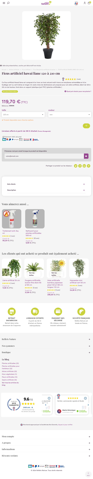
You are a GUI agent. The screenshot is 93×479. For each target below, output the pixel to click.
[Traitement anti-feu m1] (11, 218)
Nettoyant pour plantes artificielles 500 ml (33, 233)
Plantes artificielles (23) (10, 363)
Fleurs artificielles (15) (9, 377)
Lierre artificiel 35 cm (11, 280)
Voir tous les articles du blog (10, 383)
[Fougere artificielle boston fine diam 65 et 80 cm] (34, 268)
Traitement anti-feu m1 (10, 232)
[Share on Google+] (84, 166)
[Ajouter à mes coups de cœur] (86, 125)
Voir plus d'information (10, 91)
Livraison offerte (35, 318)
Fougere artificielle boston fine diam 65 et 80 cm (33, 282)
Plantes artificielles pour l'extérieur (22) (10, 367)
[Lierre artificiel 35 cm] (11, 268)
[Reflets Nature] (46, 3)
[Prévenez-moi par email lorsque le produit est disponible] (86, 156)
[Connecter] (85, 3)
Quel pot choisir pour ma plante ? (78, 91)
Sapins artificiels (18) (9, 380)
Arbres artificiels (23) (9, 371)
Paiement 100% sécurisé (58, 319)
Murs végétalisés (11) (9, 374)
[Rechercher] (8, 3)
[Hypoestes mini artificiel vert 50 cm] (79, 268)
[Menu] (4, 3)
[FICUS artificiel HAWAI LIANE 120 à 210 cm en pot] (46, 59)
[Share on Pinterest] (88, 166)
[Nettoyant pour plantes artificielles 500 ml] (35, 218)
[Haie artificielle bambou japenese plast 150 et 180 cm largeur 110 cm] (56, 268)
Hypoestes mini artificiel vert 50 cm (78, 281)
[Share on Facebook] (80, 166)
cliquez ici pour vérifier (65, 424)
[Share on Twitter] (75, 166)
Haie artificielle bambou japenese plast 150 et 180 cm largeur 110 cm (55, 283)
